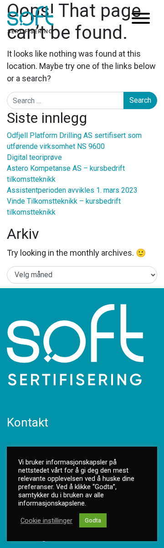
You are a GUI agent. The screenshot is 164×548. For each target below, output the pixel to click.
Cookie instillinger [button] (46, 520)
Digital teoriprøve (34, 157)
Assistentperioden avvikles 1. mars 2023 (72, 190)
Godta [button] (93, 520)
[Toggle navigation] (141, 20)
